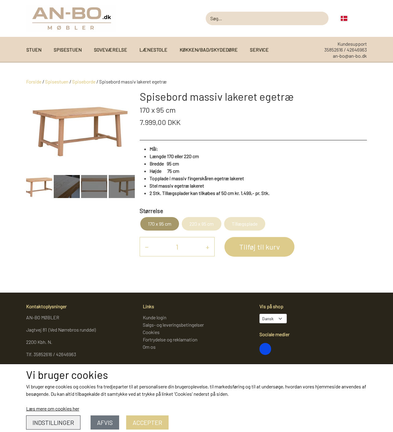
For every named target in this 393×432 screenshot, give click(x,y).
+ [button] (207, 246)
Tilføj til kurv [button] (259, 246)
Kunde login (154, 317)
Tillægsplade (245, 224)
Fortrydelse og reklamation (170, 339)
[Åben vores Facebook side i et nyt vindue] (265, 349)
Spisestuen (56, 81)
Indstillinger (53, 422)
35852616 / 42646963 (345, 50)
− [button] (147, 246)
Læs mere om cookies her (52, 408)
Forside (33, 81)
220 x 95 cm (201, 224)
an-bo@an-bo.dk (350, 56)
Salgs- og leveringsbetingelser (173, 325)
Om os (149, 347)
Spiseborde (83, 81)
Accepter (147, 422)
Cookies (151, 332)
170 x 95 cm (159, 224)
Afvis (105, 422)
